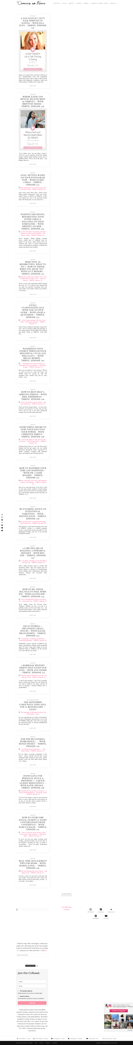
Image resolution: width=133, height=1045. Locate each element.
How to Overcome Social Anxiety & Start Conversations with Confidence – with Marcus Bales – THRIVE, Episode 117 (33, 823)
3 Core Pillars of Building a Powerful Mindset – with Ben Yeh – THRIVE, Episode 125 (33, 553)
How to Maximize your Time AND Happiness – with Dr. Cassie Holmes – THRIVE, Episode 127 (32, 473)
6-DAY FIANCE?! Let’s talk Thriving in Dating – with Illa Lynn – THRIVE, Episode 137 (33, 23)
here (45, 950)
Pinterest (75, 1038)
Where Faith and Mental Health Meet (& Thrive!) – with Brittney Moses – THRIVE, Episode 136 (33, 101)
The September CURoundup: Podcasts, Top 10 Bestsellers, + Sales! (33, 706)
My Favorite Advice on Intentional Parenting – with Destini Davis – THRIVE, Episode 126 (33, 514)
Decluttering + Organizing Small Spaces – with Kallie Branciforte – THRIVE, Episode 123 (32, 631)
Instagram (41, 1038)
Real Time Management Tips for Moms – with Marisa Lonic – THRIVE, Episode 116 (33, 864)
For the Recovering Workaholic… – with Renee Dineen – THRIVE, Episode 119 (33, 743)
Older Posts (66, 894)
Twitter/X (24, 1038)
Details (113, 3)
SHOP (106, 3)
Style (64, 3)
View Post (32, 85)
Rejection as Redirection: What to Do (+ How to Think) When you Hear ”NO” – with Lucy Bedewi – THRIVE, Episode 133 (33, 267)
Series (79, 3)
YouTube (93, 1038)
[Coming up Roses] (32, 3)
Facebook (59, 1038)
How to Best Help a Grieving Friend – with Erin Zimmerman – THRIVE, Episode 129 (33, 395)
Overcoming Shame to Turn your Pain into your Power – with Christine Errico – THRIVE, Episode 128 (32, 432)
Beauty (71, 3)
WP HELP (114, 1043)
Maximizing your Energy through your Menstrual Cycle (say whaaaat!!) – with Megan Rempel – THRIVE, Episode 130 (33, 354)
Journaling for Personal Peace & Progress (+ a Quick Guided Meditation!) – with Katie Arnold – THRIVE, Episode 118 (33, 781)
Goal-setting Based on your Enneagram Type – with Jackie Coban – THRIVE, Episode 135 (33, 180)
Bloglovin (110, 1038)
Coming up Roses (26, 1043)
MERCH (100, 3)
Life (36, 1043)
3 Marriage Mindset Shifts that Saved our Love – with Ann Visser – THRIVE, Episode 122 (33, 669)
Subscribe (32, 1003)
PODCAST (94, 3)
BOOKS (86, 3)
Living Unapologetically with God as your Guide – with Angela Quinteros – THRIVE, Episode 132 (33, 311)
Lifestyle (56, 3)
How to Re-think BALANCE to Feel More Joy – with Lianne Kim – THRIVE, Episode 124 (33, 593)
